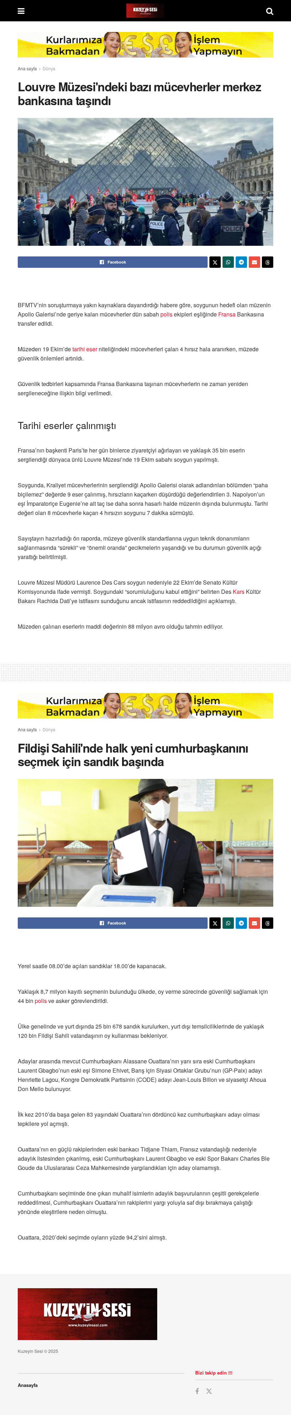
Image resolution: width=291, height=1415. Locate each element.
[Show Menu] (21, 10)
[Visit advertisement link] (145, 50)
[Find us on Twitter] (209, 1391)
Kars (239, 591)
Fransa (227, 314)
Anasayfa (28, 1385)
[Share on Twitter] (215, 262)
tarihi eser (84, 349)
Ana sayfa (27, 68)
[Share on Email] (254, 262)
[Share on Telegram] (241, 262)
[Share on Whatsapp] (228, 262)
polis (166, 314)
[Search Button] (269, 10)
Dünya (49, 68)
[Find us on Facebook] (197, 1391)
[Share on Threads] (267, 262)
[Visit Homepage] (145, 11)
